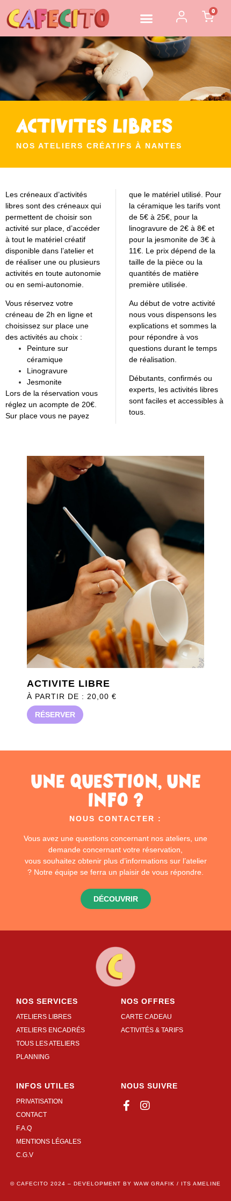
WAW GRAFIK (154, 1184)
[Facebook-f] (126, 1105)
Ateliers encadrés (50, 1030)
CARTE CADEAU (146, 1016)
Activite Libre (68, 683)
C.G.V (24, 1155)
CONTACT (31, 1115)
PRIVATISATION (39, 1101)
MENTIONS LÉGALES (48, 1141)
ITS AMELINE (201, 1184)
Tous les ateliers (48, 1043)
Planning (32, 1057)
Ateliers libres (43, 1016)
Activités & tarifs (152, 1030)
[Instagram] (145, 1105)
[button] (146, 18)
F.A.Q (24, 1128)
